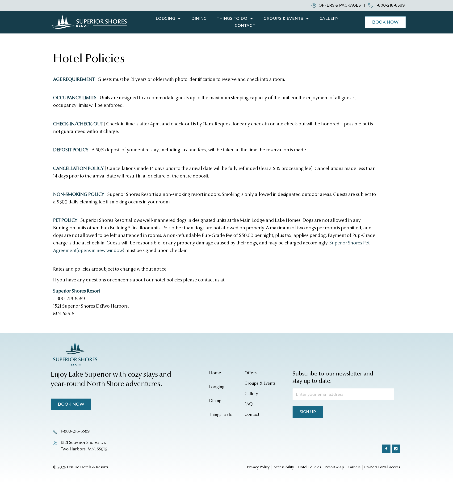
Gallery (329, 18)
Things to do (232, 18)
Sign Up (308, 412)
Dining (198, 18)
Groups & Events (283, 18)
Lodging (165, 18)
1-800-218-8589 (69, 299)
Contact (245, 25)
